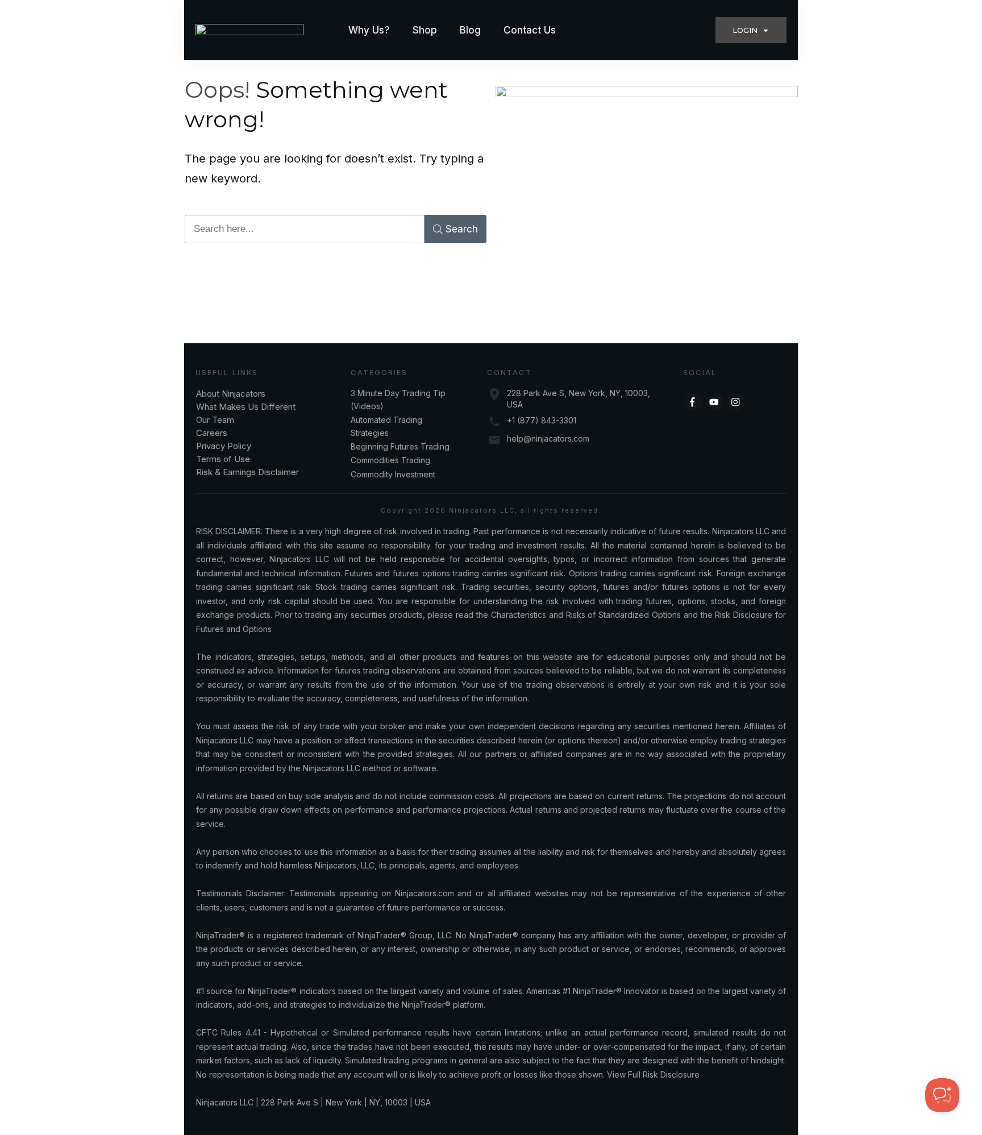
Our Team (216, 419)
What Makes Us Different (246, 406)
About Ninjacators (232, 393)
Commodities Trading (390, 460)
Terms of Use (223, 459)
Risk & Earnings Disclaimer (247, 472)
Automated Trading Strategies (386, 426)
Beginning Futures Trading (400, 446)
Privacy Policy (223, 445)
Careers (211, 432)
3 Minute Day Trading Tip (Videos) (398, 399)
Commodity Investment (393, 474)
